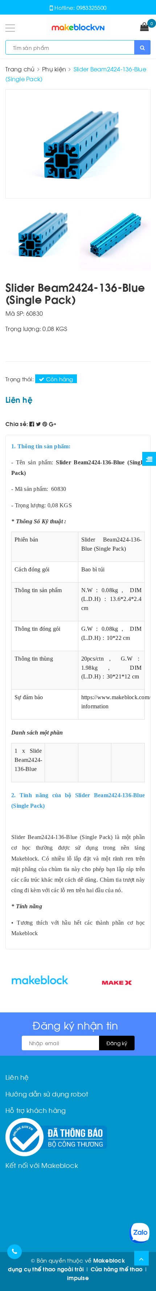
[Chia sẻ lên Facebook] (32, 424)
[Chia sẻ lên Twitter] (39, 424)
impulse (78, 1278)
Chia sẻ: (16, 424)
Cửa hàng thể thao (117, 1269)
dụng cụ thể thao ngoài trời (46, 1269)
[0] (144, 27)
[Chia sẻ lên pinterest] (45, 424)
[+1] (52, 424)
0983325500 (92, 7)
